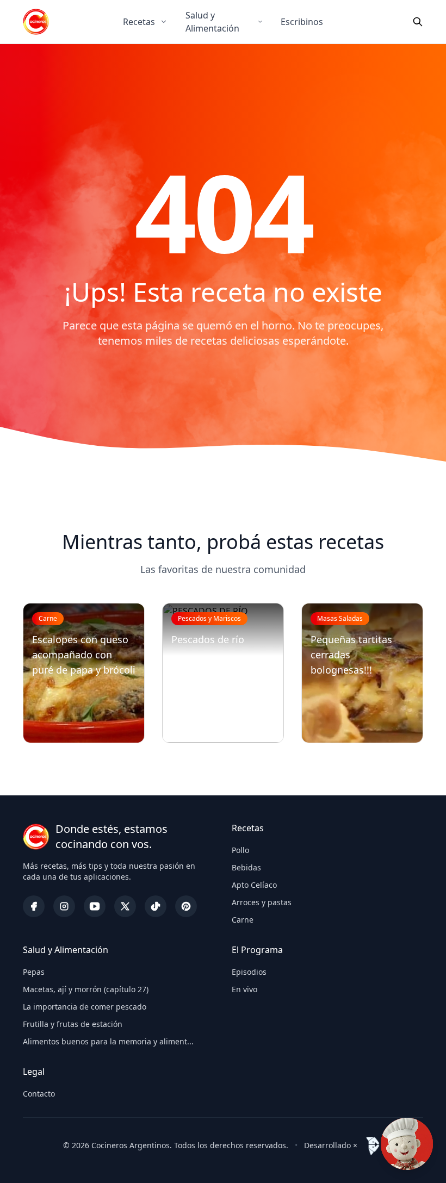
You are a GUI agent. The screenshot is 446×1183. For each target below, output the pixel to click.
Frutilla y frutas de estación (72, 1024)
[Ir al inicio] (36, 22)
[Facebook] (34, 906)
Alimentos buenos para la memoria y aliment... (108, 1041)
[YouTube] (95, 906)
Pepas (34, 972)
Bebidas (246, 867)
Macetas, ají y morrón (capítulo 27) (85, 989)
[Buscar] (417, 21)
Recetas (139, 22)
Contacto (39, 1093)
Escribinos (302, 22)
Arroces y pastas (262, 902)
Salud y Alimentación (212, 21)
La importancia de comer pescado (84, 1006)
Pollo (240, 850)
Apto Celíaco (254, 885)
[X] (125, 906)
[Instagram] (64, 906)
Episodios (249, 972)
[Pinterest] (186, 906)
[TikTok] (155, 906)
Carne (242, 919)
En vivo (244, 989)
